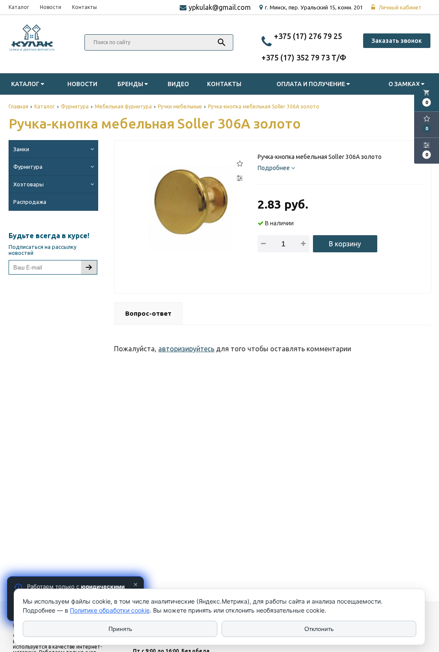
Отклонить (319, 628)
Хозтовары (28, 184)
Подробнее (274, 167)
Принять (120, 628)
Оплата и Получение (311, 84)
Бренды (130, 84)
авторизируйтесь (186, 349)
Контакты (84, 7)
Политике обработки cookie (110, 610)
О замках (404, 84)
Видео (178, 84)
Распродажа (29, 202)
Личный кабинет (399, 7)
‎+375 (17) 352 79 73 (296, 57)
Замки (21, 149)
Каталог (19, 7)
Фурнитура (27, 167)
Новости (50, 7)
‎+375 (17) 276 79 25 (308, 36)
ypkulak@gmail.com (220, 7)
